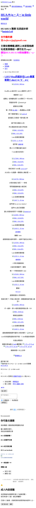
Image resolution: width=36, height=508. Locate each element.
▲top (2, 387)
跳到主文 (4, 23)
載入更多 (4, 391)
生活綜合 (16, 60)
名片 (6, 68)
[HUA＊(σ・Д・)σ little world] (1, 456)
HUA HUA (4, 365)
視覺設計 (16, 381)
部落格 (7, 66)
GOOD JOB (23, 168)
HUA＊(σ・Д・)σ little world (7, 454)
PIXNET (9, 479)
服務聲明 (20, 481)
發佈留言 (4, 402)
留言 (19, 376)
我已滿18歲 (5, 504)
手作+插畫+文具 (18, 384)
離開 (11, 504)
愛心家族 (14, 110)
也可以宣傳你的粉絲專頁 (6, 457)
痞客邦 (15, 376)
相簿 (6, 64)
